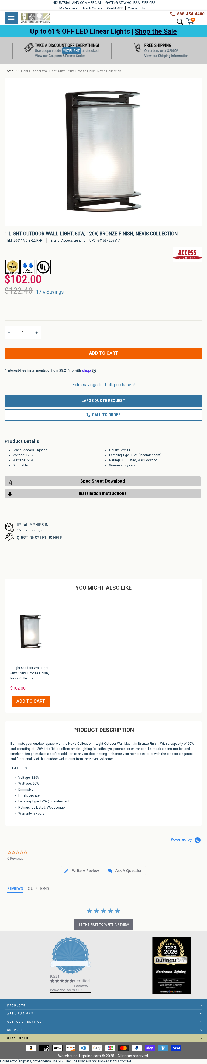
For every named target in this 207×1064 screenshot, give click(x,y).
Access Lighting (73, 240)
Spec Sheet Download (102, 481)
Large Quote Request (103, 401)
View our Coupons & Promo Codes (52, 56)
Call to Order (106, 415)
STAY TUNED (18, 1037)
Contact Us (136, 8)
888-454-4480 (191, 14)
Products (16, 1005)
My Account (68, 8)
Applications (20, 1013)
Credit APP (115, 8)
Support (15, 1029)
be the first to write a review (103, 924)
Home (9, 71)
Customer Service (24, 1021)
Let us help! (52, 537)
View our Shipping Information (158, 56)
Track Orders (92, 8)
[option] (103, 152)
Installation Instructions (103, 493)
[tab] (81, 870)
